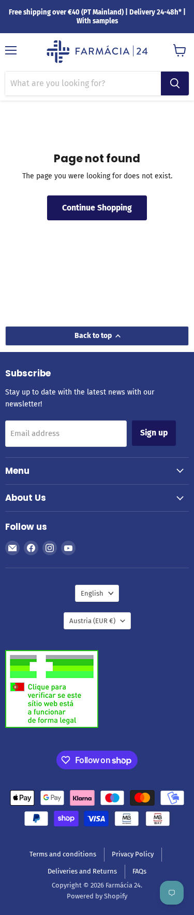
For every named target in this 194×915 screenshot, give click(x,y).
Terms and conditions (62, 854)
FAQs (139, 871)
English (92, 593)
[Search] (175, 83)
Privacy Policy (133, 854)
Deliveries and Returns (82, 871)
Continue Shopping (97, 208)
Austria (92, 621)
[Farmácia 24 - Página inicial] (97, 52)
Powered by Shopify (97, 896)
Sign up (154, 433)
